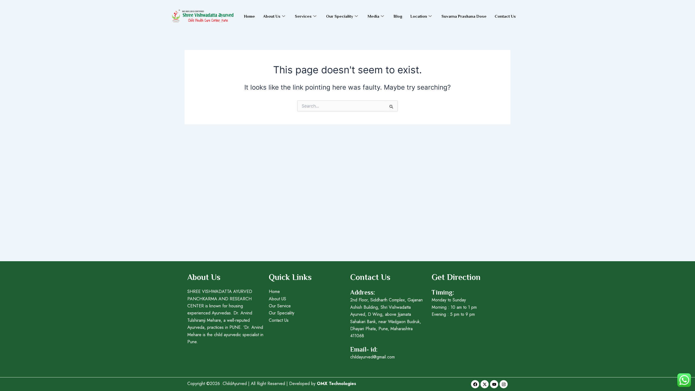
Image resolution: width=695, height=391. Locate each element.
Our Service (280, 306)
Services (303, 16)
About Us (271, 16)
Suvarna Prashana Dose (463, 16)
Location (418, 16)
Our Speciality (339, 16)
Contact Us (505, 16)
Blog (398, 16)
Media (373, 16)
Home (249, 16)
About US (277, 299)
